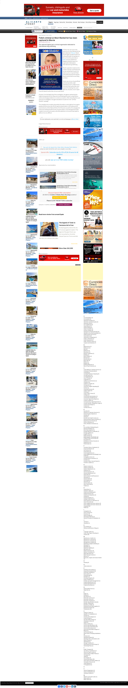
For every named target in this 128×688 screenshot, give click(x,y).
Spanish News (72, 27)
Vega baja (56, 22)
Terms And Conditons (104, 682)
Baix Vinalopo (81, 22)
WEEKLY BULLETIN (44, 18)
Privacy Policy (110, 682)
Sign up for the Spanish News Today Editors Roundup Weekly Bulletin (60, 147)
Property (65, 27)
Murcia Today (75, 119)
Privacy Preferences (29, 682)
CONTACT (30, 18)
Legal (115, 682)
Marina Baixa (69, 22)
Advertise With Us (124, 682)
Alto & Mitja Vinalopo (91, 22)
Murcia (73, 53)
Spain (64, 59)
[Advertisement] (59, 278)
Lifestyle (60, 27)
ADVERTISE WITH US (36, 18)
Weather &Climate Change (37, 27)
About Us (118, 682)
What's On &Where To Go (45, 27)
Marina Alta (62, 22)
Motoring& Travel (53, 27)
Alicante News (29, 27)
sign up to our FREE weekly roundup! (62, 160)
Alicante (75, 22)
